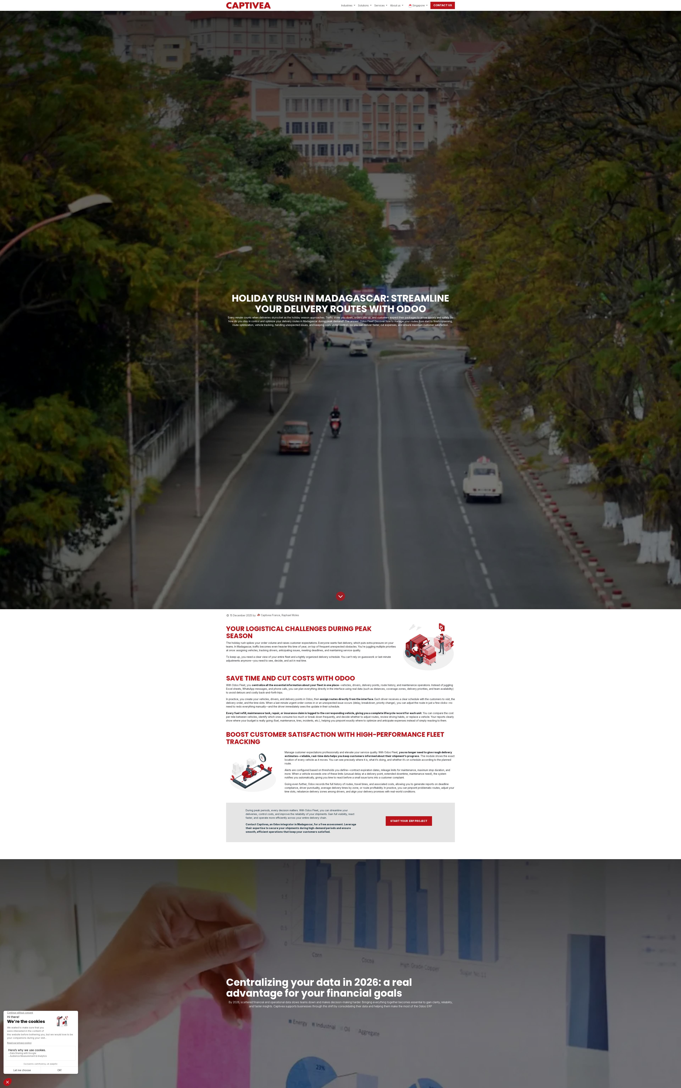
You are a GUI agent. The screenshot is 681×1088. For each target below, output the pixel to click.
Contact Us (442, 5)
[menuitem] (348, 5)
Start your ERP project (408, 821)
